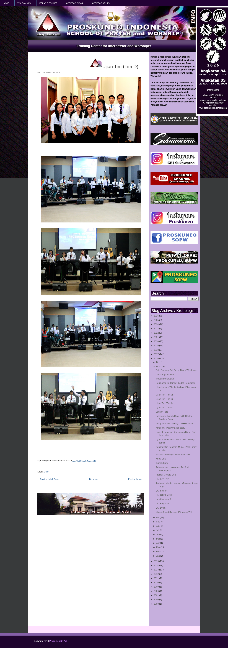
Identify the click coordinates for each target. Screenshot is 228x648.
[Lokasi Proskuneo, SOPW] (174, 263)
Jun (158, 534)
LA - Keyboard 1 (163, 503)
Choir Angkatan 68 (165, 374)
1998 (156, 604)
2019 (156, 345)
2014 (156, 565)
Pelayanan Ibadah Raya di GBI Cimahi (174, 423)
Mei (158, 539)
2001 (156, 595)
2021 (156, 337)
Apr (158, 543)
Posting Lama (135, 479)
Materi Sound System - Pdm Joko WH (174, 512)
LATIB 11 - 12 (162, 479)
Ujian (46, 472)
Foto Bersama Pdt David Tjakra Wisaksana (176, 370)
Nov (158, 366)
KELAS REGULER (48, 3)
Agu (158, 526)
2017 (156, 354)
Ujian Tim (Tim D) (164, 395)
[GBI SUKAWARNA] (174, 144)
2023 (156, 328)
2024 (156, 324)
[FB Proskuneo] (174, 243)
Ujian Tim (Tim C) (164, 399)
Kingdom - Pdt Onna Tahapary (170, 428)
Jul (158, 530)
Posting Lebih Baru (49, 479)
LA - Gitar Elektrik (164, 495)
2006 (156, 591)
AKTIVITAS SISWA (74, 3)
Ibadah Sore (162, 463)
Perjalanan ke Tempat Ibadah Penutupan (176, 383)
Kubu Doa (161, 459)
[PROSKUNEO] (174, 223)
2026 (156, 316)
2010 (156, 582)
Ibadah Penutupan (165, 379)
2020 (156, 341)
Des (158, 362)
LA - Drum (160, 508)
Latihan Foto (162, 412)
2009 (156, 587)
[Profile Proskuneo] (174, 203)
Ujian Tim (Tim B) (164, 403)
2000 (156, 599)
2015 (156, 561)
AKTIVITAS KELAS (101, 3)
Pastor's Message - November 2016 (173, 454)
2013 (156, 570)
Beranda (93, 479)
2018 (156, 350)
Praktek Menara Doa (166, 475)
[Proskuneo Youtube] (174, 184)
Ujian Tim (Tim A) (164, 407)
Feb (158, 551)
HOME (6, 3)
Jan (158, 556)
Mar (158, 547)
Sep (158, 521)
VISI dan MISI (24, 3)
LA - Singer (161, 491)
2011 (156, 578)
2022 (156, 333)
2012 (156, 574)
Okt (158, 517)
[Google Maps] (174, 282)
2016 (156, 358)
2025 (156, 320)
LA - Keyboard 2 (163, 499)
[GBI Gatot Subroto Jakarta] (174, 124)
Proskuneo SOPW (58, 641)
